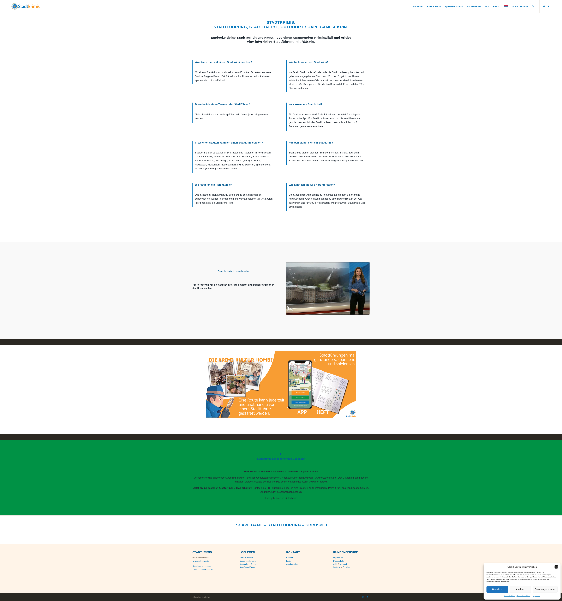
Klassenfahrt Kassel (248, 564)
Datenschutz (338, 561)
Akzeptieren (497, 589)
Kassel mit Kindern (247, 561)
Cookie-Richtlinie (509, 596)
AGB (335, 564)
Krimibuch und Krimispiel (203, 569)
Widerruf (336, 567)
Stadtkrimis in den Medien (234, 271)
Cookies (346, 567)
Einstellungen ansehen (545, 589)
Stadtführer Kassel (247, 567)
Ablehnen (520, 589)
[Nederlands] (506, 6)
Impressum (536, 596)
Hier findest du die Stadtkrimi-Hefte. (214, 202)
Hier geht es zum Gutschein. (281, 498)
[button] (556, 566)
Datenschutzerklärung (524, 596)
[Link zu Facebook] (548, 6)
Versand (343, 564)
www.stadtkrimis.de (200, 561)
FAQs (288, 561)
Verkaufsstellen (247, 198)
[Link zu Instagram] (544, 6)
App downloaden (246, 558)
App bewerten (292, 564)
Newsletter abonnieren (201, 566)
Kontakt (289, 558)
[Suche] (533, 6)
